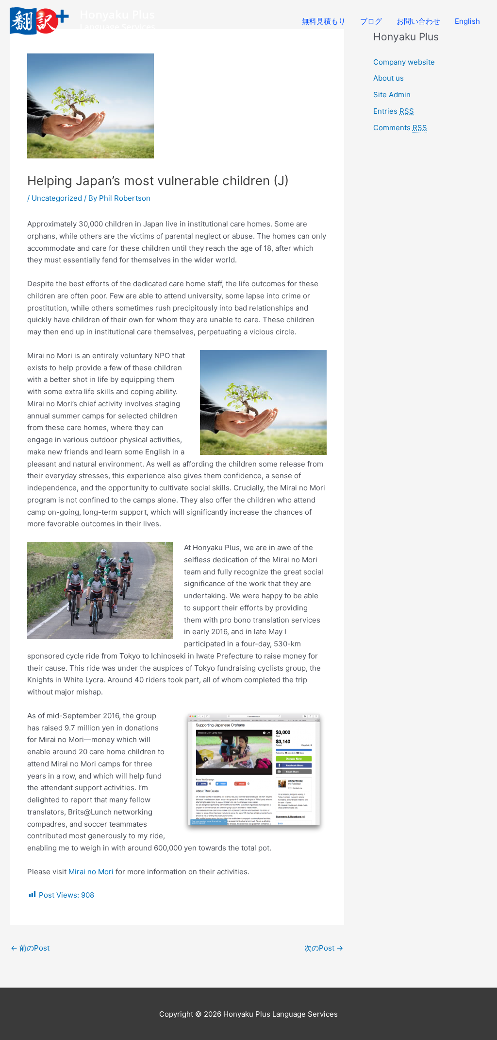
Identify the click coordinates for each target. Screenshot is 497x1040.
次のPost (323, 948)
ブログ (371, 21)
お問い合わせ (418, 21)
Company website (404, 62)
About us (388, 78)
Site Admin (392, 94)
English (467, 21)
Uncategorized (57, 198)
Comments (400, 127)
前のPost (30, 948)
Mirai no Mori (91, 871)
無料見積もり (324, 21)
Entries (393, 111)
